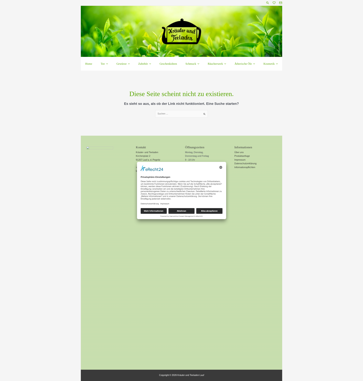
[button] (267, 3)
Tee (103, 63)
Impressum (239, 160)
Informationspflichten (244, 167)
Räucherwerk (215, 63)
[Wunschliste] (274, 2)
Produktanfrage (242, 156)
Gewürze (121, 63)
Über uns (239, 152)
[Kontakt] (280, 2)
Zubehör (143, 63)
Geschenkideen (168, 63)
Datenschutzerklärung (245, 163)
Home (88, 63)
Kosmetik (269, 63)
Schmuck (190, 63)
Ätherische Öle (243, 63)
